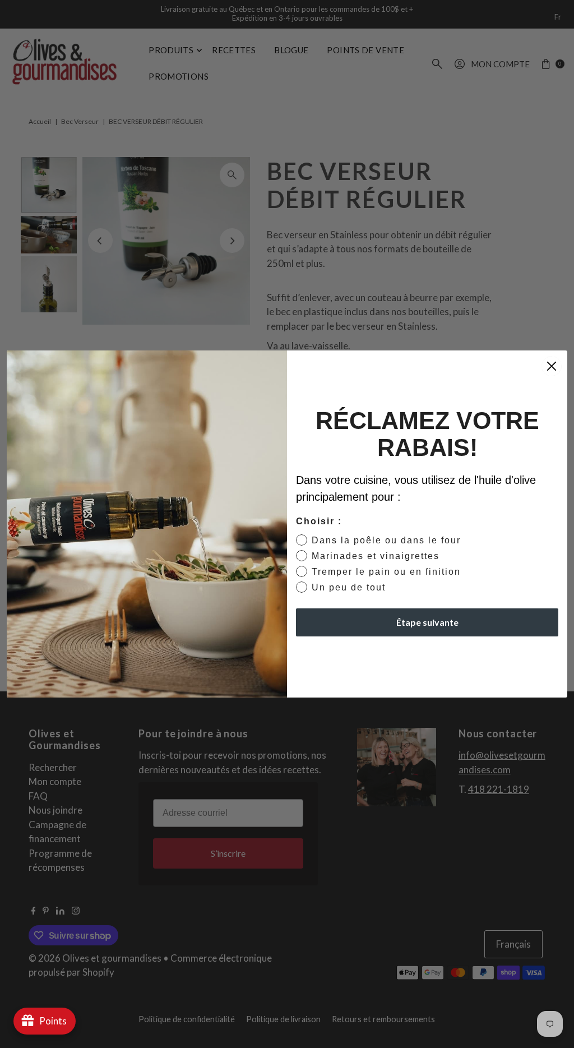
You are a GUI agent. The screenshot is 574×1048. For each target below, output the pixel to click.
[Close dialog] (551, 366)
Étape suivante (427, 622)
